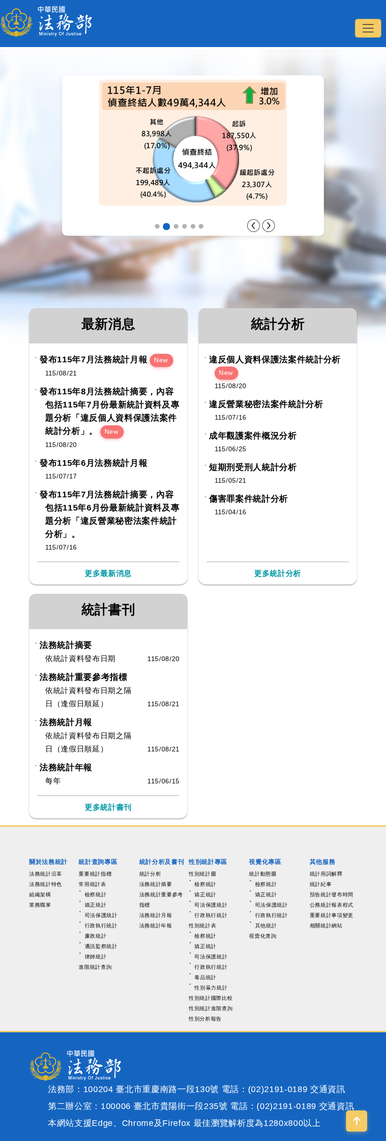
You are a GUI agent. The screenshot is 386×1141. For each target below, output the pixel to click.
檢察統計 (96, 894)
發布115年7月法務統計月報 (93, 359)
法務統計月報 (66, 722)
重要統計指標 (95, 874)
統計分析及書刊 (162, 861)
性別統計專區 (208, 861)
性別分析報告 (205, 1018)
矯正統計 (96, 905)
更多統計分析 (277, 573)
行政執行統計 (101, 925)
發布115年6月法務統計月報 (93, 463)
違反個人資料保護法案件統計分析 (275, 359)
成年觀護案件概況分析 (253, 435)
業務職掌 (40, 905)
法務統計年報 (66, 767)
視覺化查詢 (262, 936)
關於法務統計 (48, 861)
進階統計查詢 (95, 967)
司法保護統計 (101, 915)
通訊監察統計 (101, 946)
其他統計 (266, 925)
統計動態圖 (262, 874)
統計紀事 (321, 884)
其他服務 (323, 861)
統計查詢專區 (98, 861)
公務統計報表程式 (332, 905)
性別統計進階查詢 (211, 1008)
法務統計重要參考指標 (84, 677)
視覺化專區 (265, 861)
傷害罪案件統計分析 (248, 498)
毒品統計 (205, 977)
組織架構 (40, 894)
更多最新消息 (108, 573)
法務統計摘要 (66, 645)
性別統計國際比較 (211, 998)
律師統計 (96, 956)
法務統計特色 (45, 884)
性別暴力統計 (210, 987)
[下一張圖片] (268, 225)
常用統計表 (92, 884)
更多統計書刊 (108, 807)
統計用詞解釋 (326, 874)
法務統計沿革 (45, 874)
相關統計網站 (326, 925)
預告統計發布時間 (332, 894)
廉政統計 (96, 936)
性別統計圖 (202, 874)
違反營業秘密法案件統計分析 (266, 404)
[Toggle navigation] (368, 28)
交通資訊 (328, 1089)
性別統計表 (202, 925)
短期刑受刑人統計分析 (253, 467)
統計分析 (150, 874)
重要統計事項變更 (332, 915)
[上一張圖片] (253, 225)
